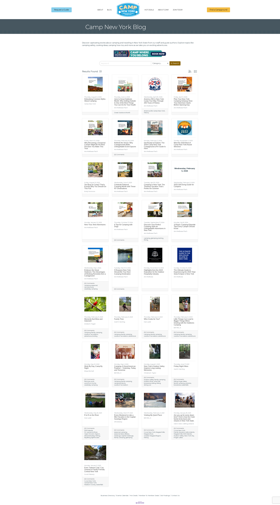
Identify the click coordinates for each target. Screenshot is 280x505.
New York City (189, 436)
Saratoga (117, 436)
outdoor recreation (91, 334)
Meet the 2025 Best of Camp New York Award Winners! (183, 145)
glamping (154, 238)
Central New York (90, 483)
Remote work (89, 381)
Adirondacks (190, 432)
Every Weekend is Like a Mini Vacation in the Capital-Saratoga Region (125, 417)
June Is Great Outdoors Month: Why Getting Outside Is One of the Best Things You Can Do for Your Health (125, 102)
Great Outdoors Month (122, 112)
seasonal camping (120, 432)
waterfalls (185, 385)
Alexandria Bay (89, 436)
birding (94, 336)
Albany (126, 434)
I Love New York (149, 432)
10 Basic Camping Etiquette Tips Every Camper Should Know (184, 226)
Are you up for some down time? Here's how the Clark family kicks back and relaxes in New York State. (184, 418)
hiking (159, 383)
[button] (189, 71)
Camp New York (159, 111)
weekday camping (91, 289)
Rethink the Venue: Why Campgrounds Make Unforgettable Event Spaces (125, 145)
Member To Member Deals (149, 495)
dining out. (147, 385)
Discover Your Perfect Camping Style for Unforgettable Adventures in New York (154, 227)
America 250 (148, 111)
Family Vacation (179, 432)
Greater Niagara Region (152, 436)
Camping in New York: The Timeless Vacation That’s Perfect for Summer (154, 186)
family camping (96, 332)
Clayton (97, 434)
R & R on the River (91, 415)
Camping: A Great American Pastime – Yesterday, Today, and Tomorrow (125, 368)
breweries (147, 383)
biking (154, 383)
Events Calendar (122, 495)
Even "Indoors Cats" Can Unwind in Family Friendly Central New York (94, 469)
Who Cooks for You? (152, 319)
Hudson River (148, 381)
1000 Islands (88, 430)
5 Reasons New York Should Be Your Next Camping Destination (122, 272)
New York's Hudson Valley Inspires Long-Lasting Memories (154, 368)
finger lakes (182, 381)
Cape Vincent (89, 434)
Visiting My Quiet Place (153, 415)
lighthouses (95, 437)
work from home (90, 383)
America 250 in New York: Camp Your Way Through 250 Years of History (154, 101)
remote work (89, 287)
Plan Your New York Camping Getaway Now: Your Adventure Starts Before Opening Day (183, 102)
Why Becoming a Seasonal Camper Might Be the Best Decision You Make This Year (94, 146)
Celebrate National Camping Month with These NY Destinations (125, 186)
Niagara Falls (160, 432)
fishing (97, 436)
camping (147, 238)
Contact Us (175, 495)
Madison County (90, 484)
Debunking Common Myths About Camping (94, 100)
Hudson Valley (149, 379)
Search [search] (176, 63)
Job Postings (165, 495)
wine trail (157, 381)
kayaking (87, 437)
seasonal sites (119, 434)
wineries (188, 383)
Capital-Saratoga (127, 436)
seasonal (94, 285)
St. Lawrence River (91, 432)
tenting (160, 238)
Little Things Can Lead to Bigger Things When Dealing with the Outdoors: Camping (184, 322)
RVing (146, 240)
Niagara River (148, 434)
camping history (120, 383)
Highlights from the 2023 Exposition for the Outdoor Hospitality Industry (154, 272)
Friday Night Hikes (181, 366)
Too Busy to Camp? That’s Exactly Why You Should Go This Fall (95, 186)
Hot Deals (149, 10)
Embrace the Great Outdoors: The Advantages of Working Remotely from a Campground (95, 273)
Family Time (119, 319)
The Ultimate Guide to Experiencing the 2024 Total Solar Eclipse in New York (184, 272)
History (146, 112)
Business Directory (108, 495)
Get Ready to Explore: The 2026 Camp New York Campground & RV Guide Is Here (155, 146)
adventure (88, 336)
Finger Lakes (178, 437)
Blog (109, 10)
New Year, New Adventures (95, 225)
